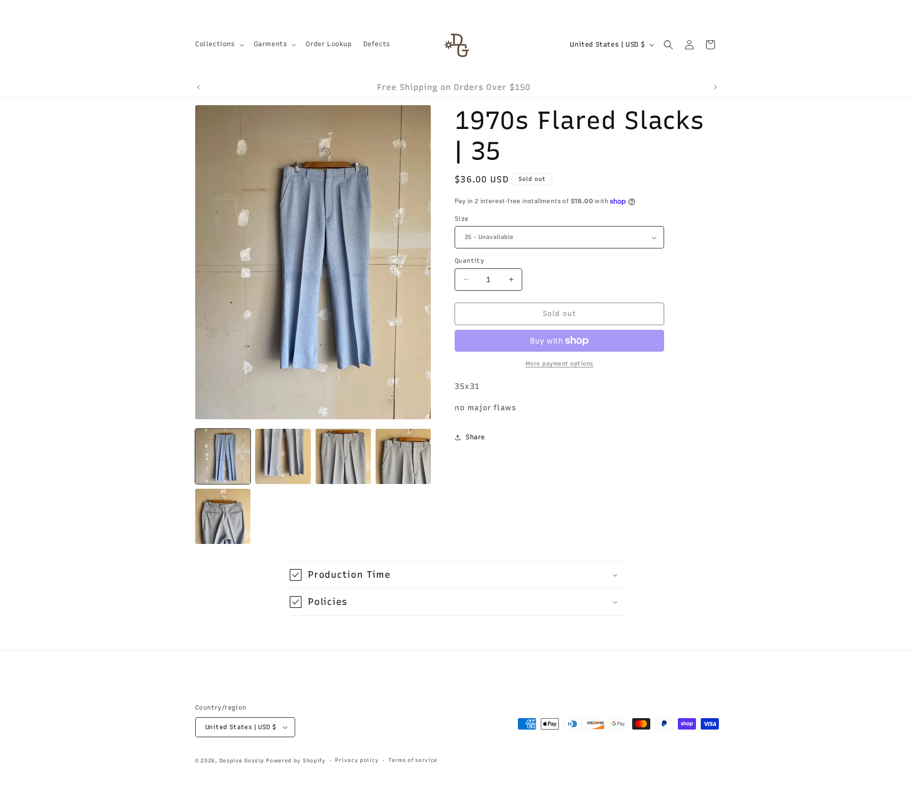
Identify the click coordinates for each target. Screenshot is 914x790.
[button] (218, 44)
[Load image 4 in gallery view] (403, 456)
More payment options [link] (560, 363)
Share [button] (475, 437)
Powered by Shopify (296, 761)
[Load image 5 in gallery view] (222, 516)
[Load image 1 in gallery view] (222, 456)
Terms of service (412, 760)
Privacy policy (356, 760)
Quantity (469, 260)
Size (462, 218)
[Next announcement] (715, 87)
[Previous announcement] (198, 87)
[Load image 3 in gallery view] (343, 456)
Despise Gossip (241, 761)
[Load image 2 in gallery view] (282, 456)
